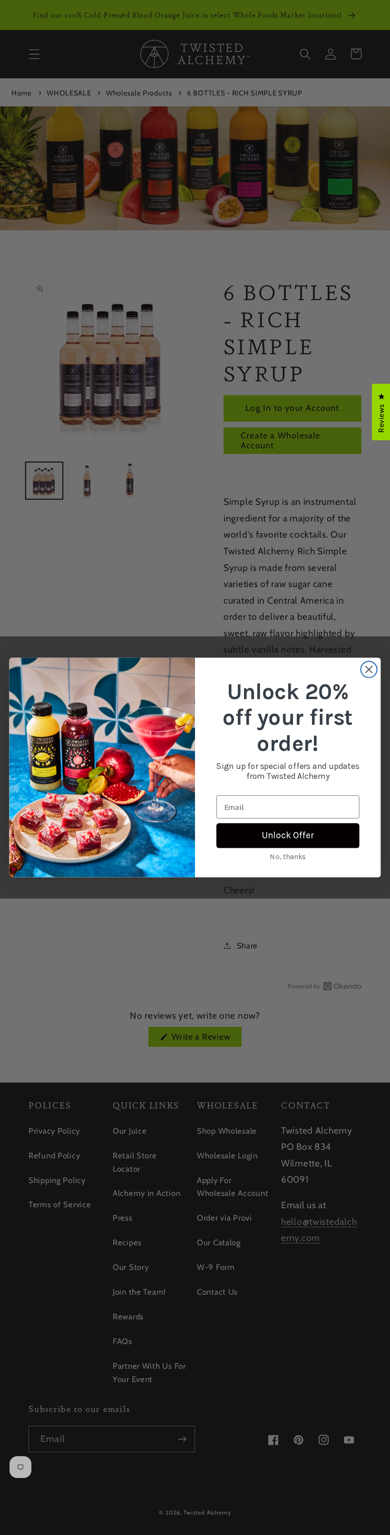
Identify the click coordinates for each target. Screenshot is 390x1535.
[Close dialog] (369, 669)
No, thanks (288, 857)
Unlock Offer (288, 835)
